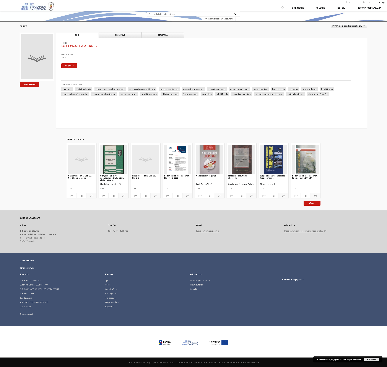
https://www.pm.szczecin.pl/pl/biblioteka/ (303, 231)
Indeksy (341, 8)
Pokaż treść (29, 84)
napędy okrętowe (128, 94)
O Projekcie (298, 8)
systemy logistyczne (169, 89)
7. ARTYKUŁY (25, 306)
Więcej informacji (354, 359)
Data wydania (111, 293)
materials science (295, 94)
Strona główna (27, 268)
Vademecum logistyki (206, 176)
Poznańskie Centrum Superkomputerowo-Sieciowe (234, 362)
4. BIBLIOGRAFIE (27, 293)
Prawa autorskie (197, 285)
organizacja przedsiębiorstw (142, 89)
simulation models (216, 89)
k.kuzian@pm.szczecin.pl (208, 231)
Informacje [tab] (120, 35)
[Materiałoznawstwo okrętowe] (241, 159)
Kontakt (193, 289)
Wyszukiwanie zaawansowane (219, 19)
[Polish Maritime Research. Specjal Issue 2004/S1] (305, 159)
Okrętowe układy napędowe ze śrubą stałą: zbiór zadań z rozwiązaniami (112, 178)
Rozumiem (371, 359)
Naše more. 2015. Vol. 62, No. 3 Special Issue (79, 177)
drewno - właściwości (317, 94)
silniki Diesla (222, 94)
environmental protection (104, 94)
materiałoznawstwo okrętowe (269, 94)
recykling (294, 89)
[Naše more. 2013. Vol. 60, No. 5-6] (145, 159)
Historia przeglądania (369, 8)
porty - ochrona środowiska (75, 94)
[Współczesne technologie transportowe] (273, 159)
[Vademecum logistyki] (209, 159)
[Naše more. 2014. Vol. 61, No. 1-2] (37, 56)
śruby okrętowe (190, 94)
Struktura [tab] (162, 35)
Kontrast (366, 2)
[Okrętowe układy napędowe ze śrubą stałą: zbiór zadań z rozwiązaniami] (113, 159)
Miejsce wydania (112, 302)
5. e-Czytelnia (26, 298)
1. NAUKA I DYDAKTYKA (30, 280)
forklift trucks (327, 89)
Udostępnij (382, 2)
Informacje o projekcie (200, 280)
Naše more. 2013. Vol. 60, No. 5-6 (144, 177)
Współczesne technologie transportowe (272, 177)
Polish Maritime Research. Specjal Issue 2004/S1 (305, 177)
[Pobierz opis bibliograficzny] (71, 196)
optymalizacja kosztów (193, 89)
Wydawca (109, 306)
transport (67, 89)
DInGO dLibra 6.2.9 (178, 362)
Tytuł (107, 280)
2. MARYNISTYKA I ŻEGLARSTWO (34, 285)
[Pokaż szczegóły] (91, 196)
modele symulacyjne (239, 89)
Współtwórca (111, 289)
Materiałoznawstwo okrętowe (237, 177)
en (349, 2)
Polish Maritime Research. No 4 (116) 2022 (177, 177)
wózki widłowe (309, 89)
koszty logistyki (260, 89)
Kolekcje (320, 8)
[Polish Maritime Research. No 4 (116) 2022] (177, 159)
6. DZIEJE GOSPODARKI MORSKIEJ (34, 302)
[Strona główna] (282, 6)
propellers (207, 94)
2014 (63, 57)
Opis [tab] (77, 35)
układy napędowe (170, 94)
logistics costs (278, 89)
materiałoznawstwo (242, 94)
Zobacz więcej (26, 314)
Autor (107, 285)
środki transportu (149, 94)
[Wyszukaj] (235, 14)
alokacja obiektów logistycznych (110, 89)
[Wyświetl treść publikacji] (81, 196)
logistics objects (83, 89)
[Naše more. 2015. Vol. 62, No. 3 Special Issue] (81, 159)
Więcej (312, 203)
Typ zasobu (110, 298)
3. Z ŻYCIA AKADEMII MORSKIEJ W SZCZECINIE (39, 289)
